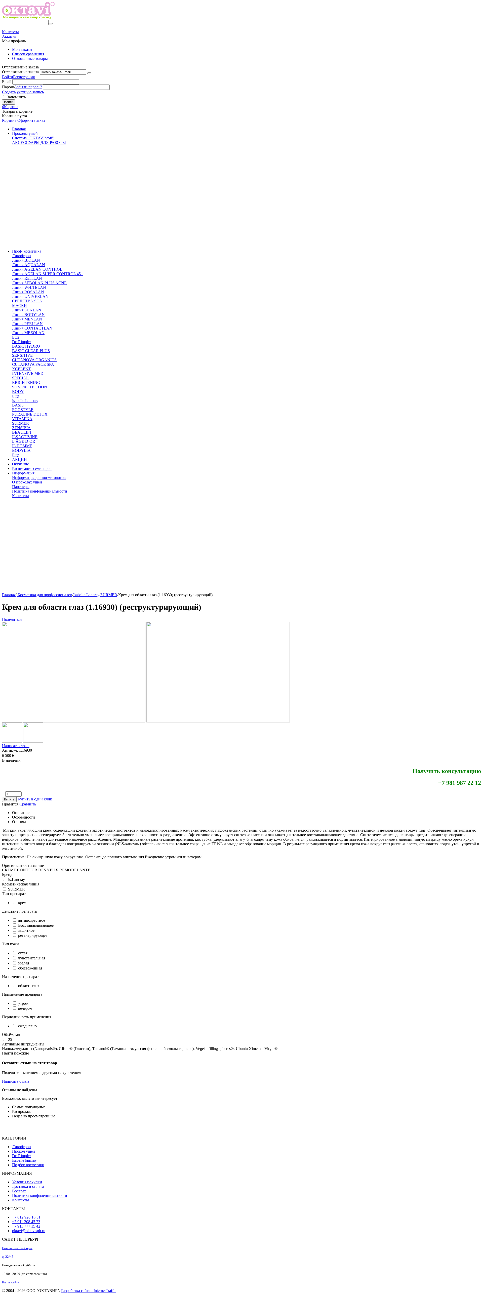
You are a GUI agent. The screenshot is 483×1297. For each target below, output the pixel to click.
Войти (7, 77)
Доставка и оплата (28, 1186)
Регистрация (24, 77)
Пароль (8, 87)
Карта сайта (10, 1282)
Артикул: (10, 750)
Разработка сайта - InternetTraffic (88, 1290)
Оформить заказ (31, 120)
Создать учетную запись (23, 92)
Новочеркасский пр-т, (17, 1248)
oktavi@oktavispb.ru (28, 1231)
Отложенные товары (30, 58)
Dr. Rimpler (21, 1156)
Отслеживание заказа (20, 72)
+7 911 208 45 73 (26, 1222)
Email (6, 81)
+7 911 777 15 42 (26, 1226)
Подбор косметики (28, 1165)
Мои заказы (22, 49)
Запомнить (16, 97)
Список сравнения (28, 54)
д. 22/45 (8, 1257)
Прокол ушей (23, 1151)
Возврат (19, 1191)
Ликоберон (21, 1147)
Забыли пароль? (28, 87)
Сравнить (27, 804)
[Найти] (51, 23)
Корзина (9, 120)
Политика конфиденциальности (39, 1195)
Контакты (20, 1200)
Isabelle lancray (24, 1160)
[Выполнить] (89, 73)
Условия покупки (27, 1182)
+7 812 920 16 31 (26, 1217)
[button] (12, 619)
